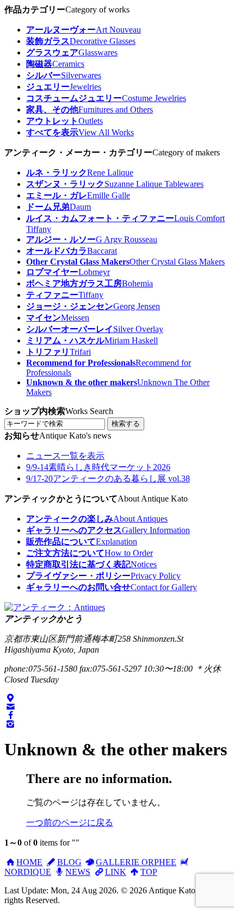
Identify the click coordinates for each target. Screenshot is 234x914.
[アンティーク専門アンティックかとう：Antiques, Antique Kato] (54, 607)
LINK (115, 872)
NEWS (77, 872)
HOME (29, 862)
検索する (126, 424)
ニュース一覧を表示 (65, 455)
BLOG (69, 862)
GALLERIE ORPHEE (136, 862)
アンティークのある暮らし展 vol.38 (108, 478)
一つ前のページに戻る (69, 822)
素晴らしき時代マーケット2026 (98, 467)
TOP (148, 872)
